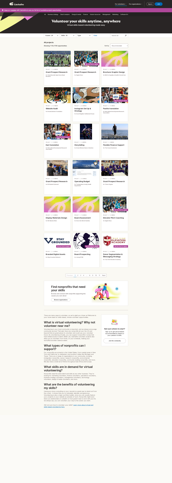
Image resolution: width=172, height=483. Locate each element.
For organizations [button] (135, 4)
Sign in (150, 4)
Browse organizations (60, 299)
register (13, 10)
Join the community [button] (115, 341)
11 (99, 275)
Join (158, 4)
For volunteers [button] (120, 4)
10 (96, 275)
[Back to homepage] (16, 4)
